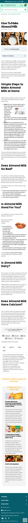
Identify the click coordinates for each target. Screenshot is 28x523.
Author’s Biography (17, 329)
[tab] (4, 347)
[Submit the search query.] (2, 9)
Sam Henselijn (15, 49)
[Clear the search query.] (25, 9)
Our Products (4, 14)
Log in (21, 5)
